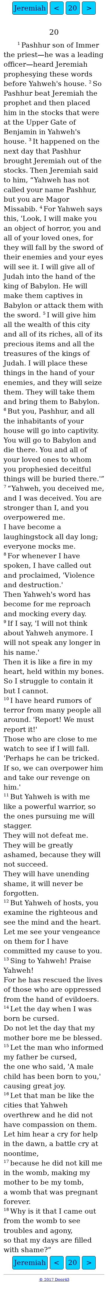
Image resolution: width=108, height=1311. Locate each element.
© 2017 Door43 (54, 1279)
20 (72, 8)
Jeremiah (30, 8)
